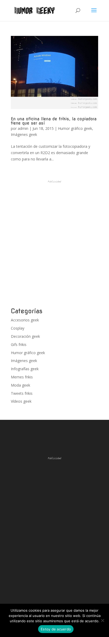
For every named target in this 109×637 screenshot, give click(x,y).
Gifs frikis (18, 344)
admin (23, 128)
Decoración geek (25, 336)
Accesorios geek (25, 319)
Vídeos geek (21, 401)
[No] (102, 620)
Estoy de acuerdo (56, 629)
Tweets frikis (22, 393)
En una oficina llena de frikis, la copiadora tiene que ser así (54, 121)
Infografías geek (25, 368)
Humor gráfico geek (75, 128)
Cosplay (17, 328)
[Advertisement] (54, 244)
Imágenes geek (24, 134)
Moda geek (20, 385)
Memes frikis (22, 376)
